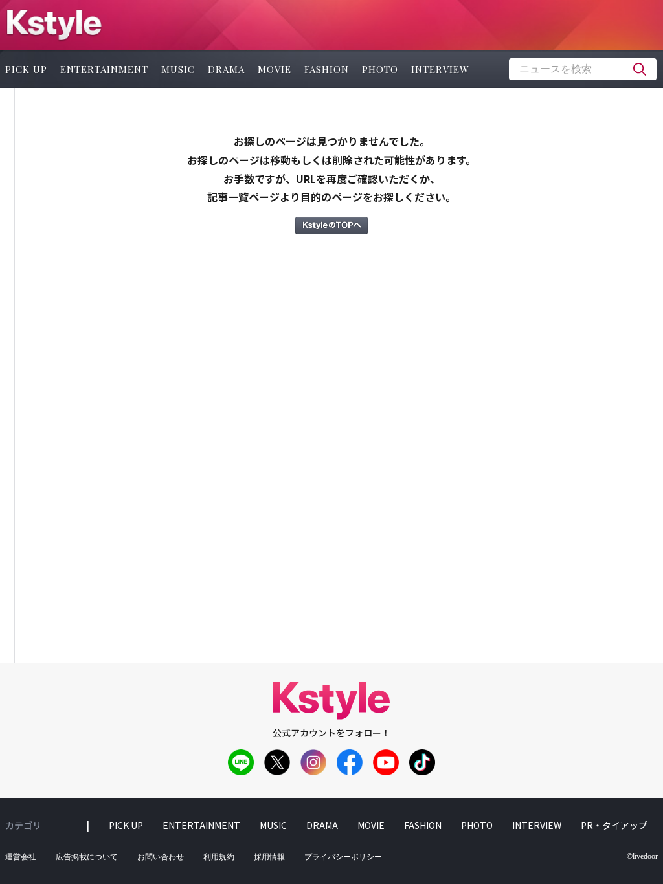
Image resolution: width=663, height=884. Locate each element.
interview (440, 69)
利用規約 (218, 856)
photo (380, 69)
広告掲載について (87, 856)
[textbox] (583, 69)
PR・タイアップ (614, 825)
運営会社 (20, 856)
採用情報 (269, 856)
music (178, 69)
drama (226, 69)
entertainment (104, 69)
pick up (126, 825)
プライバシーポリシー (343, 856)
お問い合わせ (160, 856)
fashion (326, 69)
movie (274, 69)
